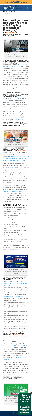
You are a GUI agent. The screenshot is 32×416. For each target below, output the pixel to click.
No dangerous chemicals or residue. (13, 296)
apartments (13, 167)
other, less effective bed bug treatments (13, 191)
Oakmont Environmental (14, 98)
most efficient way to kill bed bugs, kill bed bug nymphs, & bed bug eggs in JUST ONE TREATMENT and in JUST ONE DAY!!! (16, 158)
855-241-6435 (25, 413)
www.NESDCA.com (19, 119)
